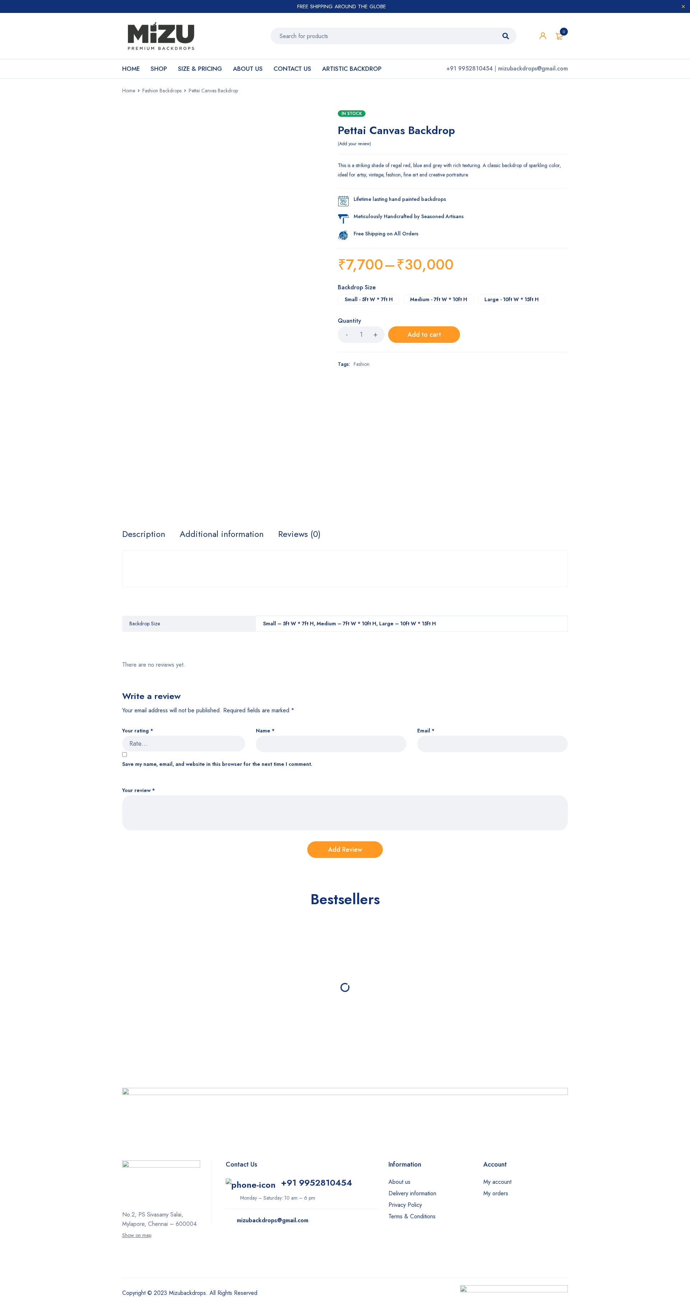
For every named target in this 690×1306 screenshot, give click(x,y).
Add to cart (424, 334)
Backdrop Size (357, 287)
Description (143, 534)
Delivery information (412, 1193)
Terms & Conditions (412, 1216)
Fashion (361, 364)
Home (128, 90)
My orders (495, 1193)
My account (497, 1182)
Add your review (354, 144)
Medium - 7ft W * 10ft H (438, 299)
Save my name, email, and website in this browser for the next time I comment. (217, 764)
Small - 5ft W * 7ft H (369, 299)
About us (399, 1182)
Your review (138, 790)
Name (265, 730)
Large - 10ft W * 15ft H (511, 299)
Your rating (137, 730)
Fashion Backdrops (161, 90)
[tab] (143, 534)
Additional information (222, 534)
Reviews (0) (299, 534)
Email (425, 730)
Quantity (349, 321)
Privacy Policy (405, 1205)
